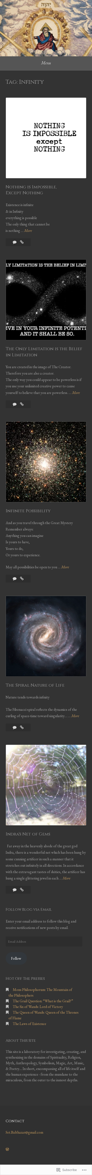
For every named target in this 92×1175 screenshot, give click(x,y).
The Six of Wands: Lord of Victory (38, 1006)
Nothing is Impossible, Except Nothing (31, 190)
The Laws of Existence (29, 1023)
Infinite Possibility (28, 511)
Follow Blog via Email (29, 909)
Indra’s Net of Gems (28, 834)
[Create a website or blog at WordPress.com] (7, 1149)
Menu (46, 63)
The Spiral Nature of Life (35, 685)
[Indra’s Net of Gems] (22, 889)
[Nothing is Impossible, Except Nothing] (22, 242)
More (28, 231)
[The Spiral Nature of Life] (22, 727)
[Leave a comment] (15, 242)
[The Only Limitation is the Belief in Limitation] (22, 404)
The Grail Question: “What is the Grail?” (43, 1000)
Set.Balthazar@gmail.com (24, 1132)
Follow (16, 958)
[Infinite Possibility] (22, 578)
